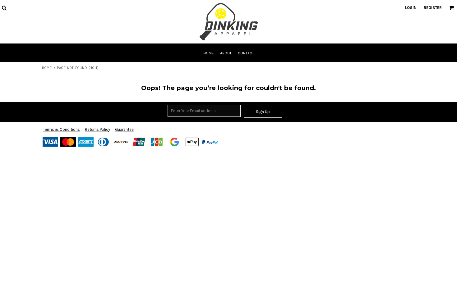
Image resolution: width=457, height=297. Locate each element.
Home (47, 68)
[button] (4, 7)
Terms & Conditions (61, 129)
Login (411, 7)
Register (433, 7)
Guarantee (124, 129)
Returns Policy (97, 129)
